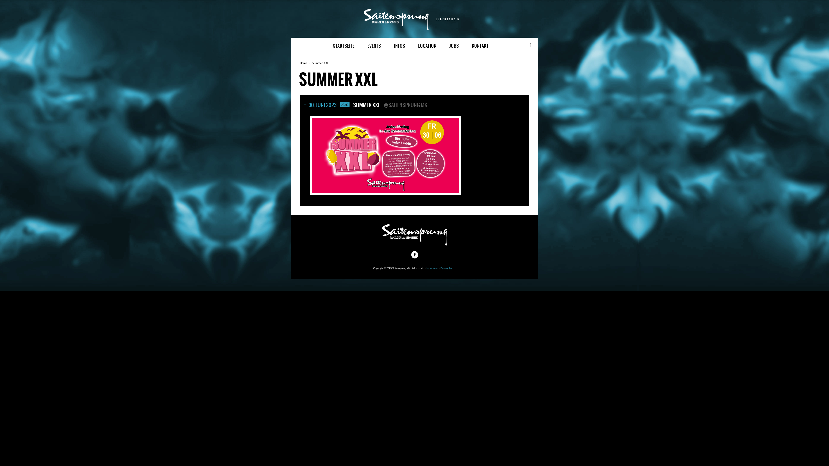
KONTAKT (480, 46)
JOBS (454, 46)
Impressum (432, 268)
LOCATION (427, 46)
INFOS (399, 46)
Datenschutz (447, 268)
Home (303, 63)
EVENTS (374, 46)
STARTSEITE (343, 46)
